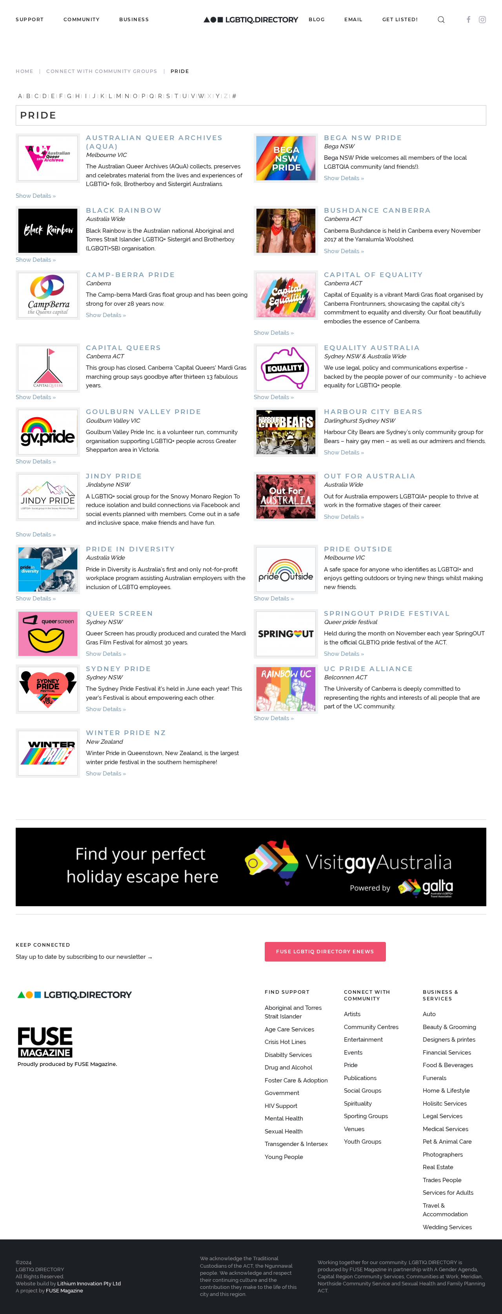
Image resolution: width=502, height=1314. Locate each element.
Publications (360, 1078)
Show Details (33, 195)
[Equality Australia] (286, 368)
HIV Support (281, 1106)
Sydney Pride (118, 669)
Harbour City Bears (373, 412)
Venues (354, 1129)
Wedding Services (447, 1227)
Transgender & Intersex (296, 1144)
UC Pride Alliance (368, 669)
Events (353, 1052)
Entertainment (363, 1039)
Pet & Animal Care (447, 1141)
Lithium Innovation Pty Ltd (88, 1284)
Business (134, 19)
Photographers (443, 1154)
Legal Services (442, 1116)
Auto (429, 1014)
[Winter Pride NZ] (48, 753)
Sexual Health (284, 1131)
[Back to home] (251, 19)
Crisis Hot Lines (285, 1042)
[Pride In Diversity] (48, 569)
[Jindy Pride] (48, 496)
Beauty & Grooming (449, 1027)
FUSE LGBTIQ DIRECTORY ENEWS (325, 951)
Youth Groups (362, 1141)
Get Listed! (400, 19)
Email (353, 19)
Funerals (434, 1078)
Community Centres (371, 1027)
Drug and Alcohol (288, 1067)
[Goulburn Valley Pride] (48, 432)
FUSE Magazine (64, 1291)
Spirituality (358, 1103)
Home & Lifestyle (446, 1090)
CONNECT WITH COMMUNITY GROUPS (102, 71)
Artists (352, 1014)
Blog (317, 19)
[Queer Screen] (48, 633)
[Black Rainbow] (48, 230)
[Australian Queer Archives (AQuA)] (48, 158)
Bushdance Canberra (377, 210)
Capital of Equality (373, 275)
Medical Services (445, 1129)
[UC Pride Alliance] (286, 689)
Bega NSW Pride (363, 138)
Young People (284, 1157)
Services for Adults (448, 1192)
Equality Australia (372, 348)
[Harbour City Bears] (286, 432)
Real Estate (438, 1167)
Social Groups (362, 1090)
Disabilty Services (288, 1054)
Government (282, 1093)
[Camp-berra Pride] (48, 295)
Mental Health (284, 1118)
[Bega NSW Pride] (286, 158)
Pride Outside (358, 549)
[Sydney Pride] (48, 689)
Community (82, 19)
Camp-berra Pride (130, 275)
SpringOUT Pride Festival (387, 613)
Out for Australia (370, 476)
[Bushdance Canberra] (286, 230)
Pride (351, 1065)
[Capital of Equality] (286, 295)
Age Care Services (289, 1029)
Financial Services (447, 1052)
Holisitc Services (445, 1103)
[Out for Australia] (286, 496)
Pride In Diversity (130, 549)
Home (24, 71)
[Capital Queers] (48, 368)
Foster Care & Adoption (296, 1080)
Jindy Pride (114, 476)
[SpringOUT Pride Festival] (286, 633)
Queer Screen (120, 613)
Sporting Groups (366, 1116)
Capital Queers (124, 348)
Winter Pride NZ (126, 733)
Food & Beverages (448, 1065)
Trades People (442, 1180)
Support (30, 19)
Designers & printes (449, 1039)
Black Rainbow (124, 210)
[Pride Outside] (286, 569)
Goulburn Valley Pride (144, 412)
